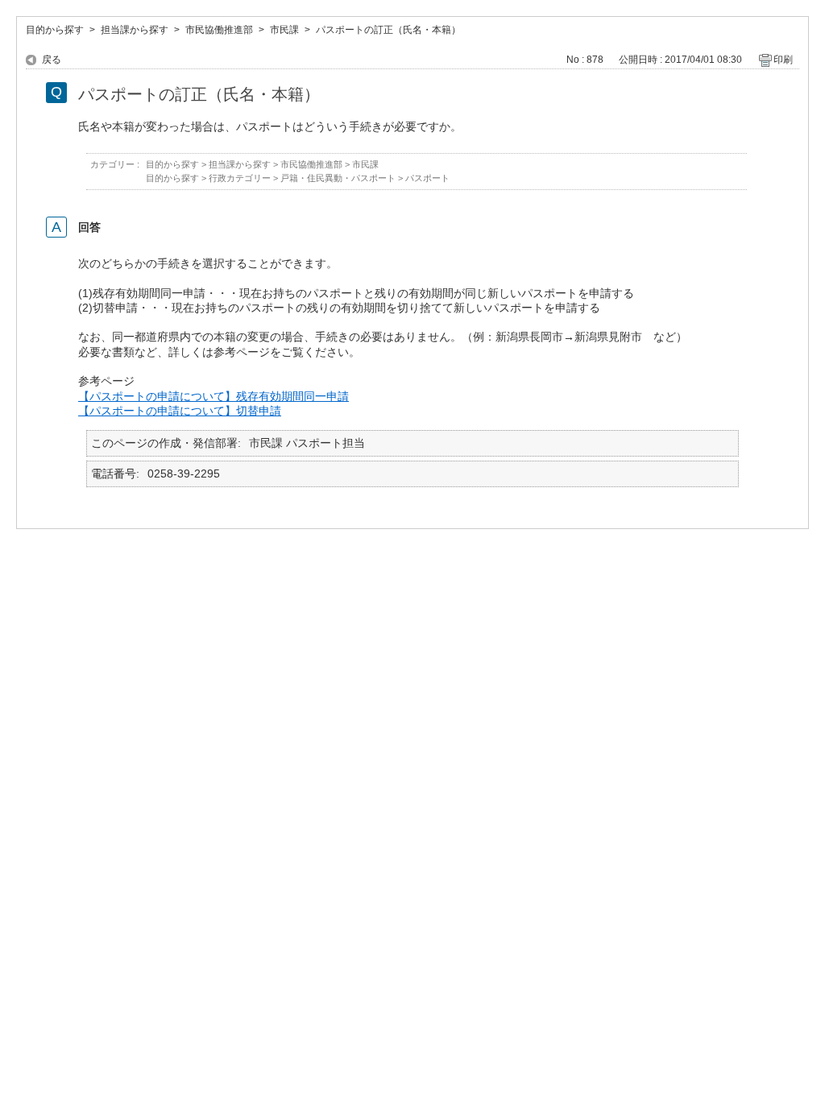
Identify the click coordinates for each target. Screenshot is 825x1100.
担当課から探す (134, 29)
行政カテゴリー (240, 178)
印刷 (783, 59)
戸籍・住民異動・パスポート (338, 178)
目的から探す (55, 29)
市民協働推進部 (219, 29)
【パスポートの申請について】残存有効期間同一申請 (213, 396)
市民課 (284, 29)
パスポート (427, 178)
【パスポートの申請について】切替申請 (179, 410)
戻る (51, 59)
